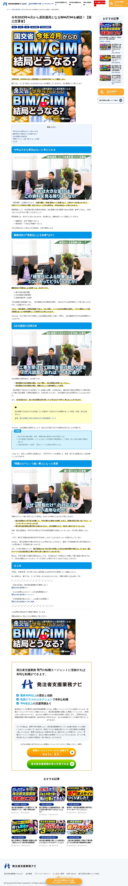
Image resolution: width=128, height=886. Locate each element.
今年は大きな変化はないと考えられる (25, 131)
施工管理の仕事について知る (88, 874)
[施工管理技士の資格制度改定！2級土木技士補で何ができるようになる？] (52, 801)
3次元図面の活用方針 (20, 136)
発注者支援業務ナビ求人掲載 (23, 602)
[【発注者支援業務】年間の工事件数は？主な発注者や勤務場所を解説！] (80, 833)
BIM (14, 27)
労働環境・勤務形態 (20, 804)
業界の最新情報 (46, 804)
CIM (27, 27)
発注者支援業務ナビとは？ (13, 874)
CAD (20, 27)
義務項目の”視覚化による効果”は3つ (25, 134)
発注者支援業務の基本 (49, 837)
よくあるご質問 (58, 874)
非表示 (53, 127)
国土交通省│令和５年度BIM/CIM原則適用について (38, 418)
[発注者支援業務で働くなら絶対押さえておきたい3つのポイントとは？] (52, 833)
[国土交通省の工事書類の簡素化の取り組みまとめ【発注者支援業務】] (25, 833)
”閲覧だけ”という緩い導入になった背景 (26, 139)
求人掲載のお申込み (99, 3)
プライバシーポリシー (42, 874)
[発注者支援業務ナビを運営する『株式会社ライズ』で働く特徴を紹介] (25, 800)
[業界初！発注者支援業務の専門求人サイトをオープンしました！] (80, 800)
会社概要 (29, 874)
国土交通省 (35, 27)
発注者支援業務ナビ (20, 588)
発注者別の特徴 (74, 837)
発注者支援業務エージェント (23, 595)
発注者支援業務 (45, 27)
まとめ (15, 141)
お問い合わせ (71, 874)
